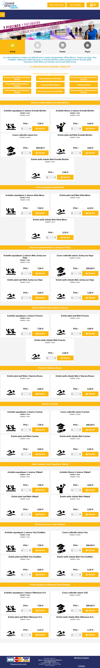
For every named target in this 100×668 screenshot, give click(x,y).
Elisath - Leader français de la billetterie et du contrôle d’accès (50, 660)
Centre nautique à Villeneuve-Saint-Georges (83, 91)
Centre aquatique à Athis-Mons (50, 78)
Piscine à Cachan (83, 85)
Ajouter (41, 128)
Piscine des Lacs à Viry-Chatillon (50, 91)
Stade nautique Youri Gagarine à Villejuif (17, 91)
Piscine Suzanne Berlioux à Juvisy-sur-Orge (83, 78)
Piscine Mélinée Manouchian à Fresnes (17, 85)
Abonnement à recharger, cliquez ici (51, 66)
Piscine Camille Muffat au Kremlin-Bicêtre (17, 78)
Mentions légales (81, 658)
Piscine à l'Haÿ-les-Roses (50, 85)
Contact (81, 666)
